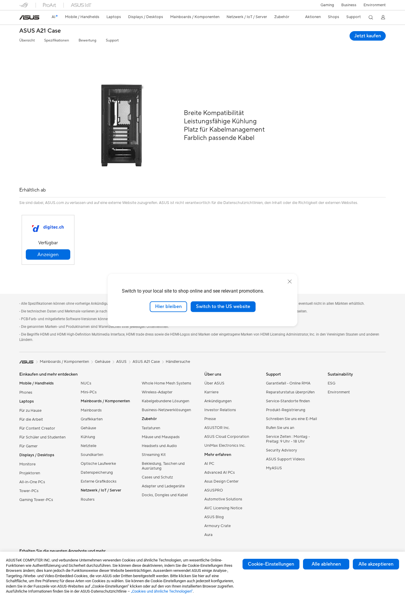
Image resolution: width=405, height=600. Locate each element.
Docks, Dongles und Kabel (165, 495)
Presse (210, 419)
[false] (48, 254)
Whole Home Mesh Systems (166, 383)
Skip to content (23, 18)
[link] (29, 17)
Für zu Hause (30, 410)
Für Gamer (28, 446)
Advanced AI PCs (219, 472)
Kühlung (88, 437)
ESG (331, 383)
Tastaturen (151, 428)
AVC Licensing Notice (223, 508)
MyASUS (274, 468)
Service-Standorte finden (288, 401)
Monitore (27, 464)
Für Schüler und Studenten (42, 437)
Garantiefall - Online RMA (288, 383)
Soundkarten (92, 454)
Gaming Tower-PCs (36, 499)
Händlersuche (178, 361)
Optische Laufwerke (98, 463)
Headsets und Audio (159, 445)
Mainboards (91, 410)
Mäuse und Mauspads (161, 437)
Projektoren (29, 473)
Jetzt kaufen (367, 36)
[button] (327, 5)
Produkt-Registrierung (285, 410)
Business (348, 5)
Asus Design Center (221, 481)
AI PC (209, 463)
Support (112, 40)
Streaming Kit (154, 454)
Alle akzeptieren (375, 564)
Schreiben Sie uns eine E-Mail (291, 419)
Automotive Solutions (223, 499)
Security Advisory (281, 450)
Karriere (211, 392)
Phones (25, 392)
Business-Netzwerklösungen (166, 410)
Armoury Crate (217, 526)
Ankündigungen (218, 401)
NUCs (86, 383)
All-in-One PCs (32, 482)
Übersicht (27, 40)
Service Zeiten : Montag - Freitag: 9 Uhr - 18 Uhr (288, 439)
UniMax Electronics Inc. (224, 445)
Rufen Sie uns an (280, 427)
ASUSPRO (213, 490)
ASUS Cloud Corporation (226, 436)
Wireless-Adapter (157, 392)
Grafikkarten (92, 419)
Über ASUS (214, 383)
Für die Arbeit (31, 419)
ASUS (121, 361)
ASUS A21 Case (40, 31)
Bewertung (87, 40)
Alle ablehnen (326, 564)
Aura (208, 534)
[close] (289, 281)
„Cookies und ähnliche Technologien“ (162, 591)
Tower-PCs (29, 491)
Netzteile (88, 445)
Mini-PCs (89, 392)
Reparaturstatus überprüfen (290, 392)
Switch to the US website (223, 306)
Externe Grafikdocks (99, 481)
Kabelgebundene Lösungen (165, 401)
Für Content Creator (37, 428)
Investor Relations (220, 410)
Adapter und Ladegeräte (163, 486)
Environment (374, 5)
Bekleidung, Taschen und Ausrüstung (163, 466)
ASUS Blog (214, 517)
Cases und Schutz (157, 477)
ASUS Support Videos (285, 459)
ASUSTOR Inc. (217, 427)
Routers (88, 499)
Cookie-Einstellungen (271, 564)
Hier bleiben (168, 306)
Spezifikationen (56, 40)
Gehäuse (88, 428)
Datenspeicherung (97, 472)
